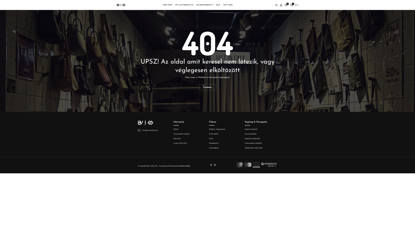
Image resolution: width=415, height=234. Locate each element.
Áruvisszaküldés (251, 134)
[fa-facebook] (211, 165)
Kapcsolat (177, 139)
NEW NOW (167, 5)
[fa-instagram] (215, 165)
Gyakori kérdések (251, 129)
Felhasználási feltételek (253, 143)
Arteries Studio (184, 166)
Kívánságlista (214, 148)
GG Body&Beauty (204, 5)
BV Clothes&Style (184, 5)
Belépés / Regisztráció (217, 129)
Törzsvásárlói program (181, 134)
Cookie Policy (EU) (180, 143)
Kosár (211, 139)
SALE (218, 5)
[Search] (276, 5)
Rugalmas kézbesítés (252, 139)
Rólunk (175, 129)
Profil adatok (213, 134)
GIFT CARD (228, 5)
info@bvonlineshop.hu (150, 130)
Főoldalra (207, 87)
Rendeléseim (213, 143)
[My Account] (281, 5)
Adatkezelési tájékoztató (254, 148)
